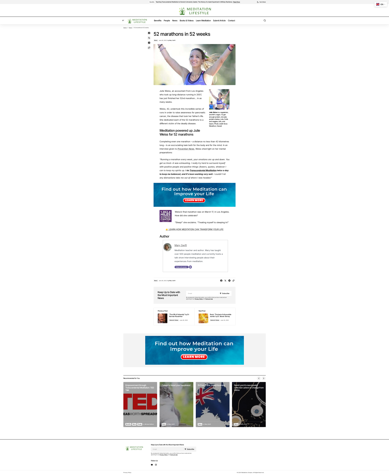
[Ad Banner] (195, 195)
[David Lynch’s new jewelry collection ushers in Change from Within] (249, 404)
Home (125, 27)
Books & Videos (174, 320)
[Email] (190, 267)
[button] (261, 2)
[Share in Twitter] (149, 38)
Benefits (152, 2)
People (140, 424)
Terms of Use (209, 299)
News (130, 27)
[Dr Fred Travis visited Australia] (213, 404)
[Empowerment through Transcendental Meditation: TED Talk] (140, 404)
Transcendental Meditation (203, 170)
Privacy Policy (199, 299)
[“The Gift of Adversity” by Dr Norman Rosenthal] (174, 316)
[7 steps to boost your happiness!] (176, 404)
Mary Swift (181, 245)
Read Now (236, 2)
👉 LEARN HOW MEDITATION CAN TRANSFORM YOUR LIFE (194, 229)
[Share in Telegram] (149, 42)
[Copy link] (149, 47)
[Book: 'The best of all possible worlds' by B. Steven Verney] (215, 316)
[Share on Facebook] (149, 33)
